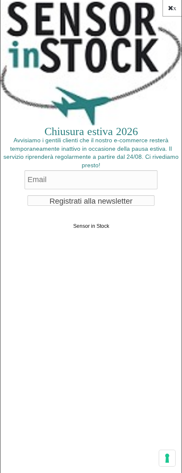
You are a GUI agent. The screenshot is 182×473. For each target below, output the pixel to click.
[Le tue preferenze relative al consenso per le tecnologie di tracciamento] (167, 458)
